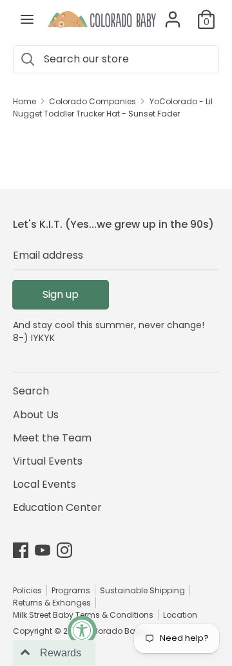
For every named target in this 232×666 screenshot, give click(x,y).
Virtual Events (47, 461)
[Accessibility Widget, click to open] (82, 630)
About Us (36, 414)
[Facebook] (20, 549)
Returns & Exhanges (52, 602)
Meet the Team (52, 437)
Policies (27, 590)
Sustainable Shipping (142, 590)
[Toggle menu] (27, 19)
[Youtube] (42, 549)
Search (31, 391)
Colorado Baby (114, 630)
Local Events (44, 484)
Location (180, 614)
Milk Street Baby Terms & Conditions (83, 614)
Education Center (57, 507)
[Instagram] (64, 549)
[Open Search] (27, 59)
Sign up (61, 294)
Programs (71, 590)
